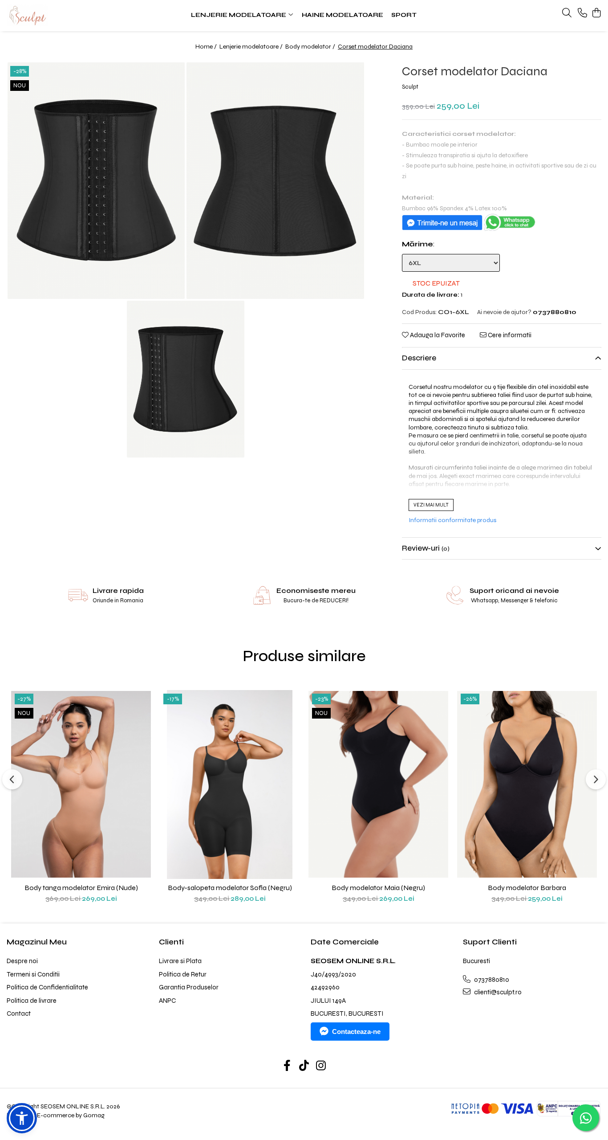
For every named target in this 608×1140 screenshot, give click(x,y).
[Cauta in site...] (567, 13)
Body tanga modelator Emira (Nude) (81, 887)
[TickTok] (304, 1066)
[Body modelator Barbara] (527, 784)
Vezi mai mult (431, 505)
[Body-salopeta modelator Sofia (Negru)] (230, 784)
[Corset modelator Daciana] (96, 180)
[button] (22, 1118)
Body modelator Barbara (527, 887)
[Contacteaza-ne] (582, 13)
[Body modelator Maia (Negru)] (378, 784)
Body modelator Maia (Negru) (378, 887)
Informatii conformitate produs (452, 520)
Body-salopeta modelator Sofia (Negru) (230, 887)
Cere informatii (508, 335)
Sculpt (410, 86)
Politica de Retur (183, 974)
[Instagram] (321, 1066)
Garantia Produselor (189, 987)
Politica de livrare (32, 1001)
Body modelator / (310, 46)
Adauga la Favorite (437, 335)
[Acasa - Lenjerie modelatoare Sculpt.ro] (61, 15)
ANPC (167, 1001)
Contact (19, 1013)
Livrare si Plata (180, 961)
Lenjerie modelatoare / (251, 46)
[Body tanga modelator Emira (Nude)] (81, 784)
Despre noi (22, 961)
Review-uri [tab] (426, 548)
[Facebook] (287, 1066)
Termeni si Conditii (33, 974)
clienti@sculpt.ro (497, 992)
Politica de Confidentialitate (47, 987)
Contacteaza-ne (356, 1031)
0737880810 (491, 980)
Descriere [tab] (419, 358)
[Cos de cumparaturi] (596, 13)
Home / (206, 46)
